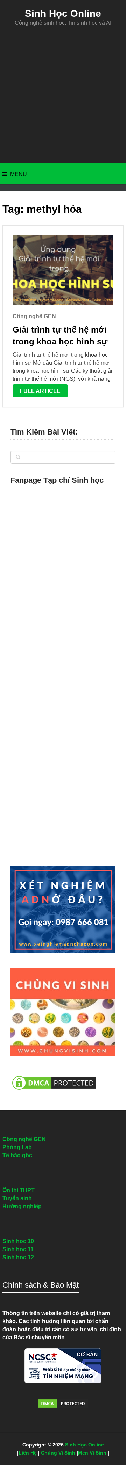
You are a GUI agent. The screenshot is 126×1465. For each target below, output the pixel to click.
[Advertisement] (63, 95)
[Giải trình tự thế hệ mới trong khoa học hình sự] (63, 270)
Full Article (40, 391)
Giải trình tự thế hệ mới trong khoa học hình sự (60, 335)
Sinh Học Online (63, 13)
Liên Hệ (28, 1453)
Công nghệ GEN (34, 316)
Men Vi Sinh (92, 1453)
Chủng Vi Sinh (58, 1453)
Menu (18, 174)
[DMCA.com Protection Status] (54, 1093)
